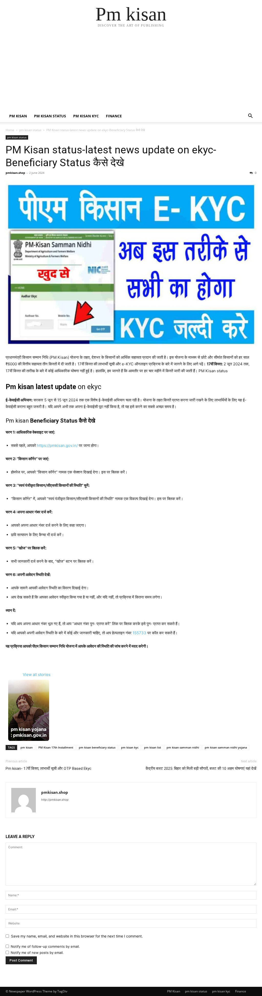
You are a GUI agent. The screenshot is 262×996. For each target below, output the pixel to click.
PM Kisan (18, 116)
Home (10, 130)
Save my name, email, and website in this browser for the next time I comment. (77, 936)
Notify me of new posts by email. (37, 952)
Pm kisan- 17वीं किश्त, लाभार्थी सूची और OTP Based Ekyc (48, 768)
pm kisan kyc (86, 116)
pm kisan (26, 747)
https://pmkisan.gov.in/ (57, 445)
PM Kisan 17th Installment (55, 747)
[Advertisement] (131, 71)
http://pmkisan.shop (55, 799)
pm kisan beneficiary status (97, 747)
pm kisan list (152, 747)
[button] (250, 116)
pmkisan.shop (15, 173)
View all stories (36, 674)
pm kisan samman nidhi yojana (226, 747)
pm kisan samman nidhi (183, 747)
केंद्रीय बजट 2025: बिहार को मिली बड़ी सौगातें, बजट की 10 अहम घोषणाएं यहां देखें (201, 768)
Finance (114, 116)
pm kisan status (50, 116)
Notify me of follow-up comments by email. (45, 946)
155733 (139, 632)
